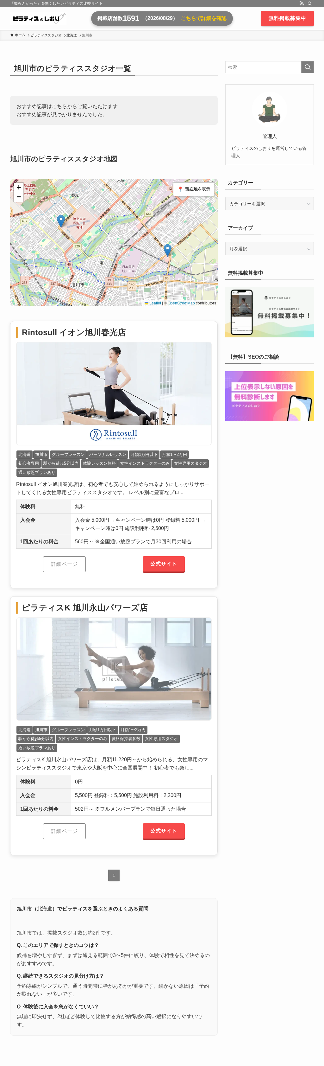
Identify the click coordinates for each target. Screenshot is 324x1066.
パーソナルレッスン (107, 454)
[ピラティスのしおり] (38, 18)
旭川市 (41, 454)
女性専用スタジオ (190, 463)
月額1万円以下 (144, 454)
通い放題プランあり (36, 472)
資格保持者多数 (126, 738)
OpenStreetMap (181, 302)
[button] (61, 221)
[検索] (310, 3)
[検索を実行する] (307, 67)
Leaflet (154, 302)
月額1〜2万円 (174, 454)
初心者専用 (28, 463)
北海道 (24, 454)
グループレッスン (68, 454)
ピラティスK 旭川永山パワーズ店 (85, 607)
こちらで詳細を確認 (204, 18)
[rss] (301, 3)
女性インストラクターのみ (145, 463)
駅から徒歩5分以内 (60, 463)
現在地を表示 (193, 189)
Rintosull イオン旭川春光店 (74, 332)
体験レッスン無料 (99, 463)
